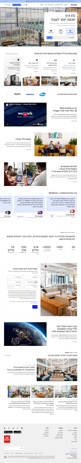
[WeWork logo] (74, 4)
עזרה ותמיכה (45, 434)
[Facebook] (17, 428)
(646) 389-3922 (73, 452)
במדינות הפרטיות (33, 298)
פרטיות (40, 453)
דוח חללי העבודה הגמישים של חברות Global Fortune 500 (67, 402)
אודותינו (75, 432)
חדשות (75, 438)
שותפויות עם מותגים (58, 438)
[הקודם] (76, 1)
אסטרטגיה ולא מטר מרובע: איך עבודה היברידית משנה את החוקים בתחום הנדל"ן (19, 402)
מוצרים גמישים (27, 399)
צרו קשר (46, 430)
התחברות (46, 432)
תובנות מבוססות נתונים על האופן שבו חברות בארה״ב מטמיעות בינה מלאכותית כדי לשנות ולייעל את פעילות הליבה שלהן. (21, 373)
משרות (75, 436)
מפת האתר (6, 453)
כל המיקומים (74, 449)
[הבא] (75, 1)
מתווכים (61, 430)
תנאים (36, 453)
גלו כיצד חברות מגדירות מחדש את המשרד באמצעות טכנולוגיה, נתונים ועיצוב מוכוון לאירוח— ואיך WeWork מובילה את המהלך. (19, 407)
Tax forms (46, 436)
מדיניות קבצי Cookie (28, 453)
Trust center (74, 441)
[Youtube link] (22, 428)
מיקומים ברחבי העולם (72, 430)
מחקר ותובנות (74, 399)
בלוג (76, 439)
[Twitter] (9, 428)
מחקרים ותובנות (31, 365)
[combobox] (35, 282)
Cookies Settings (19, 453)
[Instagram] (13, 428)
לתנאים (13, 297)
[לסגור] (4, 1)
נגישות (11, 453)
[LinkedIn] (4, 428)
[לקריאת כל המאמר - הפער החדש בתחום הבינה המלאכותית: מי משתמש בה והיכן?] (57, 369)
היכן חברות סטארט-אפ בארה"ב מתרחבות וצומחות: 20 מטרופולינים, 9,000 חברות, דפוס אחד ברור (43, 403)
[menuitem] (66, 5)
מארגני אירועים (59, 436)
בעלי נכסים (60, 432)
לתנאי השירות (22, 301)
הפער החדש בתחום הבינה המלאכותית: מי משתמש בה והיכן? (21, 368)
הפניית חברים (60, 434)
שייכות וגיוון (74, 434)
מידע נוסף (28, 1)
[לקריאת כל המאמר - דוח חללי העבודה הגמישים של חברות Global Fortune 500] (66, 391)
